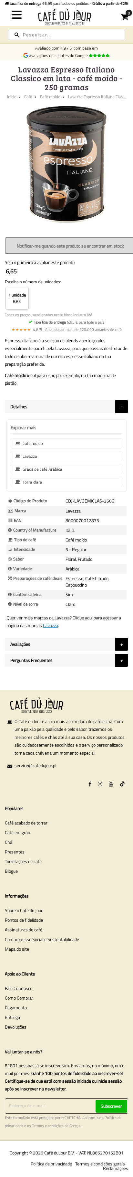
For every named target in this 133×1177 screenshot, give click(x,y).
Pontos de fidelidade (24, 920)
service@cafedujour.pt (36, 765)
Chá (8, 842)
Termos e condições (48, 1126)
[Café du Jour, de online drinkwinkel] (66, 16)
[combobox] (66, 35)
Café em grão (17, 832)
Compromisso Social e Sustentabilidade (42, 939)
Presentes (15, 851)
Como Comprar (19, 997)
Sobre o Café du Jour (24, 910)
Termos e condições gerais (100, 1163)
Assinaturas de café (23, 929)
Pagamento (16, 1007)
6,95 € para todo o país (69, 322)
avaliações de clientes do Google (59, 55)
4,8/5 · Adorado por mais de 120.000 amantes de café (67, 329)
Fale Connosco (18, 988)
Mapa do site (17, 949)
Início (11, 96)
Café (28, 96)
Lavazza (50, 625)
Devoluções (15, 1026)
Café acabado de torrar (26, 822)
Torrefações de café (23, 861)
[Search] (17, 35)
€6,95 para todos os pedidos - (69, 3)
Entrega (12, 1017)
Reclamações (115, 1168)
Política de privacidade (51, 1163)
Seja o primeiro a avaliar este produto (40, 262)
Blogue (11, 871)
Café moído (50, 96)
